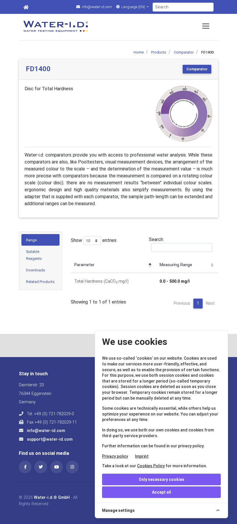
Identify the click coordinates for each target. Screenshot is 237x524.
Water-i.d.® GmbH (52, 497)
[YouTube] (56, 467)
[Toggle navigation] (206, 26)
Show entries (93, 240)
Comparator (197, 69)
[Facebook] (25, 467)
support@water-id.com (49, 439)
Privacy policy (115, 456)
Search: (156, 239)
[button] (159, 113)
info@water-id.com (96, 7)
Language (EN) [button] (133, 7)
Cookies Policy (151, 466)
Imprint (142, 456)
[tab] (40, 240)
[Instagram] (72, 467)
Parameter (84, 264)
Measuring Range (176, 264)
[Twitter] (40, 467)
